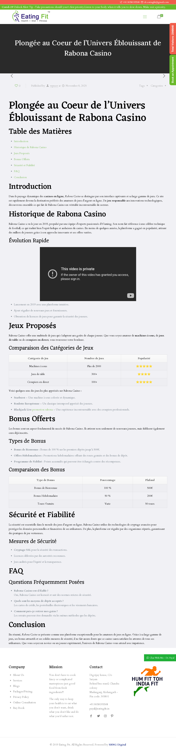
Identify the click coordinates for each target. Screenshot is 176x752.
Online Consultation (24, 702)
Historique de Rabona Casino (30, 147)
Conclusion (20, 177)
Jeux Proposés (22, 153)
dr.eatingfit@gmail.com (156, 2)
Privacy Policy (21, 697)
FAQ (17, 171)
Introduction (21, 141)
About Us (18, 675)
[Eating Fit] (31, 17)
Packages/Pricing (22, 691)
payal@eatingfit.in (99, 708)
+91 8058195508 (131, 2)
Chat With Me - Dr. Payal (162, 657)
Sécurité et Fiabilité (24, 165)
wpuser (54, 85)
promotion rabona (42, 409)
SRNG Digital (117, 744)
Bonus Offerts (22, 159)
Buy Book (18, 708)
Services (17, 680)
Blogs (16, 686)
